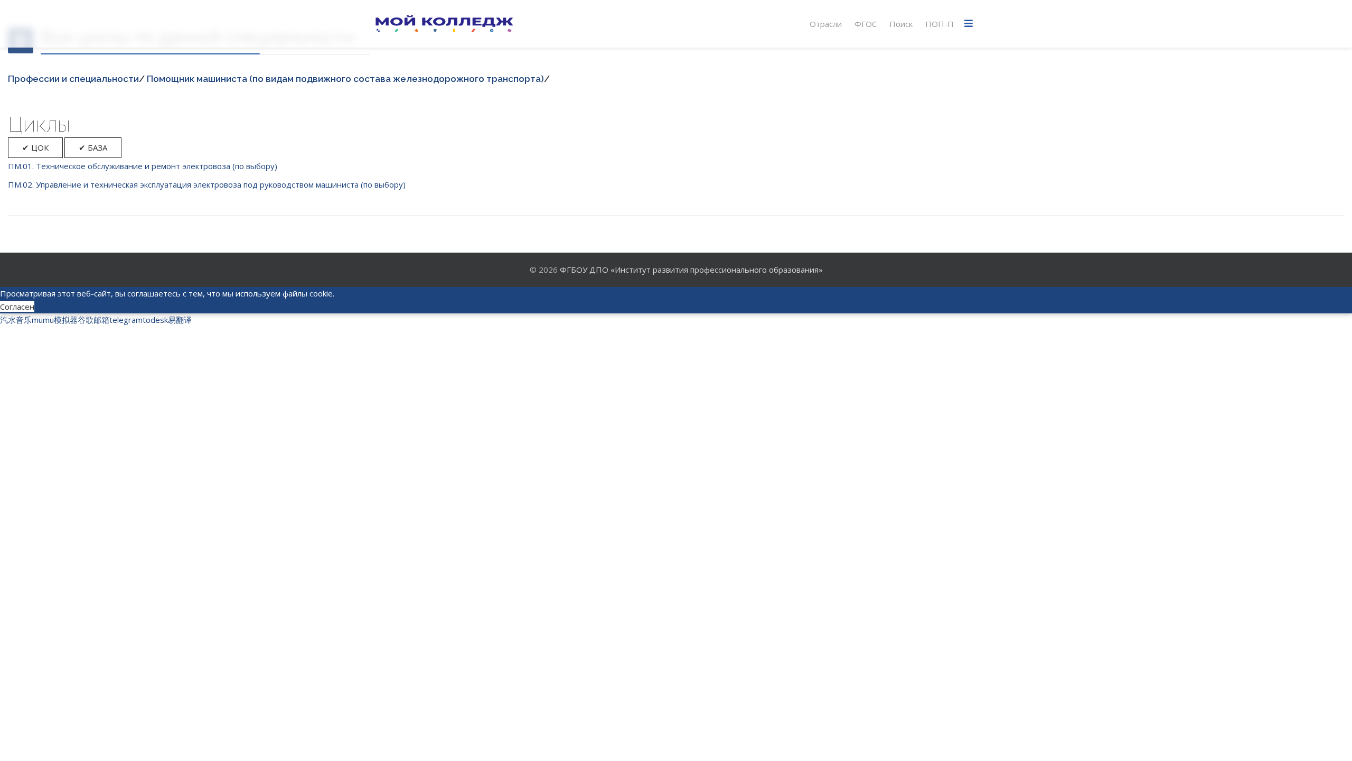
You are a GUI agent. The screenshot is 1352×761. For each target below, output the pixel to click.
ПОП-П (939, 23)
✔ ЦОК (35, 147)
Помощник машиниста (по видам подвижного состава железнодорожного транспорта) (345, 78)
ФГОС (866, 23)
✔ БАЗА (93, 147)
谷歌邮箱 (93, 319)
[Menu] (968, 24)
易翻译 (180, 319)
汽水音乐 (16, 319)
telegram (126, 319)
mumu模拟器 (55, 319)
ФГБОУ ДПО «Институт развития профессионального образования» (691, 269)
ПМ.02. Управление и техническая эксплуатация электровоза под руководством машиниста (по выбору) (207, 184)
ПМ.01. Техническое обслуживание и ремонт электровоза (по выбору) (142, 166)
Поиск (901, 23)
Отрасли (826, 23)
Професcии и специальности (73, 78)
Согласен (17, 306)
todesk (155, 319)
